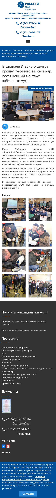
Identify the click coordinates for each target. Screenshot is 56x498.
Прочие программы (11, 383)
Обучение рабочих (11, 359)
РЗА (4, 353)
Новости (18, 50)
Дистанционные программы (15, 347)
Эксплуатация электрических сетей (19, 374)
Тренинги (6, 362)
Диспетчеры (8, 380)
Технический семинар (40, 88)
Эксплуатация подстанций (15, 377)
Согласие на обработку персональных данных (24, 330)
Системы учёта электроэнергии (17, 350)
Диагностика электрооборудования (19, 356)
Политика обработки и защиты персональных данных (24, 323)
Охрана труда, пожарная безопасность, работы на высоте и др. (27, 370)
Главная (6, 50)
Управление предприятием (15, 365)
